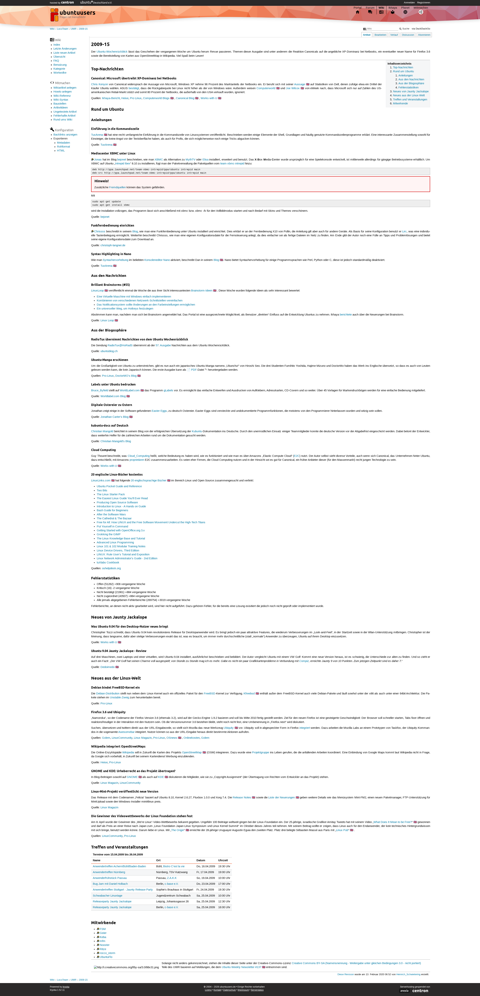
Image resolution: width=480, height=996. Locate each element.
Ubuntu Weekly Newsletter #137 (241, 967)
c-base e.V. (171, 884)
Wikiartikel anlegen (64, 88)
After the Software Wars (111, 514)
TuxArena (97, 135)
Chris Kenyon (99, 84)
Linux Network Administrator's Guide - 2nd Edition (127, 558)
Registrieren (423, 2)
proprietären (137, 460)
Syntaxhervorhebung (115, 260)
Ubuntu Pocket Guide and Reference (119, 486)
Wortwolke (59, 73)
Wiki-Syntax (60, 100)
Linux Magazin (143, 738)
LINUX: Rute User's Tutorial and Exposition (123, 554)
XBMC (159, 159)
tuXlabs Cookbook (108, 562)
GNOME (132, 777)
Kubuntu (197, 431)
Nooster (105, 945)
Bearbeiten (380, 35)
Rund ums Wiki (62, 119)
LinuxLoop (97, 290)
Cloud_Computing (139, 456)
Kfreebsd (249, 693)
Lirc (404, 231)
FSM (103, 929)
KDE (161, 777)
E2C (296, 456)
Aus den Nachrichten (411, 79)
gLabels (168, 390)
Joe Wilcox (293, 88)
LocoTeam (62, 29)
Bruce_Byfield (99, 390)
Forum (370, 8)
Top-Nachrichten (403, 67)
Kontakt (217, 990)
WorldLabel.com (130, 390)
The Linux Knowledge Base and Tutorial (121, 538)
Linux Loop (107, 320)
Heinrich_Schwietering (408, 974)
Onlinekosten (192, 738)
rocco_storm (107, 953)
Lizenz (208, 990)
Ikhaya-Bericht (111, 98)
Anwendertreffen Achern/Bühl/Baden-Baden (119, 866)
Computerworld (265, 88)
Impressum (243, 990)
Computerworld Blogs (156, 98)
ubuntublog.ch (109, 351)
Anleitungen (405, 75)
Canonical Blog (185, 98)
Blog (135, 231)
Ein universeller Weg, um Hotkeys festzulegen (125, 308)
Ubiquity (229, 728)
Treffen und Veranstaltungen (410, 99)
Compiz (304, 661)
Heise (124, 98)
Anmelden (409, 2)
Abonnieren (424, 35)
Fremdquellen (117, 187)
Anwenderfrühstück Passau (110, 878)
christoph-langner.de (112, 245)
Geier (103, 933)
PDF (194, 370)
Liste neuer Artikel (64, 53)
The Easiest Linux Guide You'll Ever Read (122, 498)
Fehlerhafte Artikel (64, 115)
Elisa (205, 159)
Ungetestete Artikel (64, 112)
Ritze (103, 949)
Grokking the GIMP (109, 534)
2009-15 (83, 29)
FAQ (56, 60)
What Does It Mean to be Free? (393, 822)
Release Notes (242, 797)
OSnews (171, 738)
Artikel (366, 34)
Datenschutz (229, 990)
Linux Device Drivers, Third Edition (118, 550)
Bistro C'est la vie (173, 866)
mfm (102, 941)
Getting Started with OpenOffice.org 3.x (121, 530)
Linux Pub (342, 830)
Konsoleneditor (153, 260)
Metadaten (63, 143)
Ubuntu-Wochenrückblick (112, 51)
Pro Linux (136, 98)
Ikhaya (392, 8)
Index (56, 45)
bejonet (121, 159)
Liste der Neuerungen (281, 797)
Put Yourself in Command (112, 526)
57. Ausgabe (163, 345)
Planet (405, 8)
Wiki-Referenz (62, 96)
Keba (103, 937)
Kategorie (59, 69)
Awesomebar (126, 732)
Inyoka (66, 986)
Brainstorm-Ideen (201, 290)
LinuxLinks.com (100, 480)
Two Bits (102, 490)
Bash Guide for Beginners (112, 510)
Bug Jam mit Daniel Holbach (110, 884)
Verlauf (394, 35)
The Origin (177, 830)
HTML (61, 150)
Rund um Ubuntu (403, 71)
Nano (166, 260)
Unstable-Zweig (119, 697)
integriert (304, 728)
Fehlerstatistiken (408, 87)
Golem (106, 738)
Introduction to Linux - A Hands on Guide (121, 506)
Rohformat (63, 146)
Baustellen (59, 103)
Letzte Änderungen (64, 48)
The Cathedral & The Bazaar (114, 518)
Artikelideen (60, 107)
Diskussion (408, 35)
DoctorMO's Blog (125, 376)
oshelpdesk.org (111, 568)
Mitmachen (421, 8)
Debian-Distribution (107, 693)
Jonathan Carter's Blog (114, 417)
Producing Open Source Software (117, 502)
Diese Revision (346, 974)
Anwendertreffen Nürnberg (109, 872)
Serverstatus (257, 990)
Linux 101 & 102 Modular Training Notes (121, 546)
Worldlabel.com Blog (113, 396)
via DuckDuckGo (421, 28)
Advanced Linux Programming (115, 542)
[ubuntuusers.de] (73, 16)
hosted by (55, 2)
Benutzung (60, 65)
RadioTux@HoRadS (120, 345)
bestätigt (134, 88)
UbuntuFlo (106, 957)
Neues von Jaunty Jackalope (411, 91)
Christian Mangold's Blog (115, 441)
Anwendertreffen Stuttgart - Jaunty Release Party (123, 889)
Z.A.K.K (172, 878)
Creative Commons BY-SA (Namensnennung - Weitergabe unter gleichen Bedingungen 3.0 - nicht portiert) (356, 963)
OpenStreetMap (192, 752)
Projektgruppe (260, 752)
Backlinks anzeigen (65, 134)
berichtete (346, 314)
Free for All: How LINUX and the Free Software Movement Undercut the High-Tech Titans (151, 522)
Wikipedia (128, 752)
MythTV (190, 159)
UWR (73, 29)
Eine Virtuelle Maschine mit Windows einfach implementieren (134, 296)
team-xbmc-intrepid (232, 163)
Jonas (98, 159)
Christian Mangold (102, 431)
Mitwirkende (400, 103)
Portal (358, 8)
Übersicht (59, 57)
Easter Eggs (159, 411)
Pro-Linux (108, 376)
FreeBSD (209, 693)
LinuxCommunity (122, 738)
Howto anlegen (62, 91)
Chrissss (99, 231)
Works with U (209, 98)
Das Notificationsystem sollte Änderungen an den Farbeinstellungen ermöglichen (146, 304)
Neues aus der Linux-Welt (409, 95)
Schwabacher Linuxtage (107, 895)
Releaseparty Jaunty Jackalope (112, 901)
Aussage (299, 84)
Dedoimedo (107, 667)
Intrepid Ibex (122, 163)
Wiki (381, 8)
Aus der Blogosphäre (411, 83)
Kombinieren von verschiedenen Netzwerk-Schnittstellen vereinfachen (139, 300)
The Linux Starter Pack (111, 494)
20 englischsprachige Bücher (148, 480)
